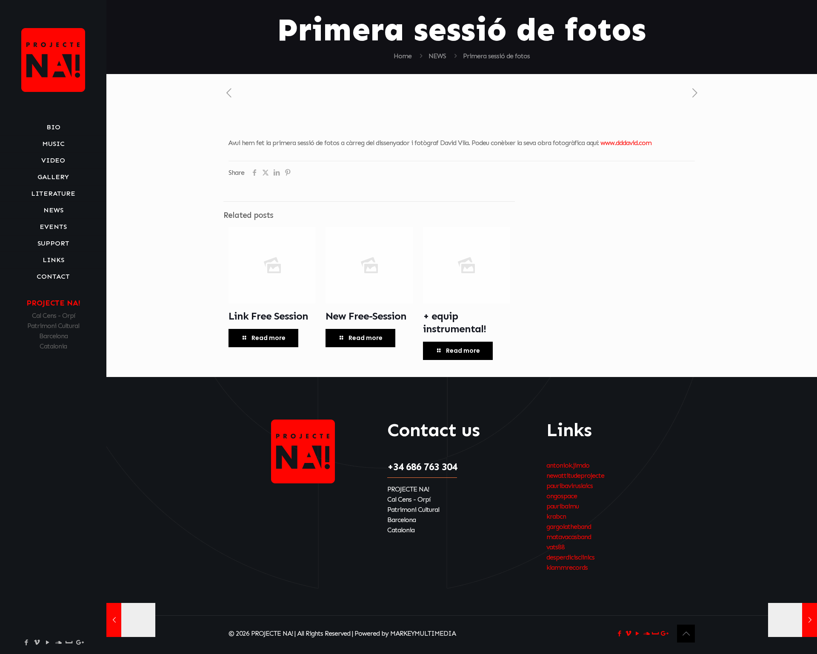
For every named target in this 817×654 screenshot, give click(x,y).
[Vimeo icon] (37, 642)
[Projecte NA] (53, 59)
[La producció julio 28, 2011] (792, 620)
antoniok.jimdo (567, 465)
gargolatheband (568, 527)
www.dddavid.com (625, 143)
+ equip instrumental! (454, 322)
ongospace (561, 496)
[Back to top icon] (686, 634)
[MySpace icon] (69, 642)
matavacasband (568, 537)
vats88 (555, 547)
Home (402, 56)
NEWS (437, 56)
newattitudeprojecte (575, 475)
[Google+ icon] (80, 642)
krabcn (556, 516)
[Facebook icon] (26, 642)
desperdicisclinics (570, 557)
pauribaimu (562, 506)
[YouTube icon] (47, 642)
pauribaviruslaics (569, 486)
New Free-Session (366, 316)
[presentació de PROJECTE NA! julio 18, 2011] (130, 620)
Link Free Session (268, 316)
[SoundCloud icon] (58, 642)
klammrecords (567, 567)
